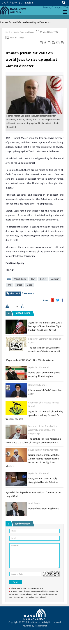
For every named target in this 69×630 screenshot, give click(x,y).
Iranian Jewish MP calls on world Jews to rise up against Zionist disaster (31, 60)
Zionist (43, 279)
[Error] (7, 306)
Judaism (55, 279)
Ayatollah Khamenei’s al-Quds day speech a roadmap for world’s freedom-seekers (34, 415)
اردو (21, 2)
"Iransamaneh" (34, 626)
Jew (33, 279)
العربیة (13, 2)
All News (29, 32)
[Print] (53, 43)
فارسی (5, 2)
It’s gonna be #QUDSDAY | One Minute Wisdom (30, 360)
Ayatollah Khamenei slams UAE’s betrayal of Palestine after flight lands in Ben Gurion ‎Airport (45, 326)
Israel (19, 285)
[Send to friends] (57, 43)
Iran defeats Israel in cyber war (44, 508)
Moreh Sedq (20, 279)
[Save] (62, 43)
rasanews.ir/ (28, 293)
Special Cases (19, 32)
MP (9, 285)
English (29, 2)
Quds (29, 285)
